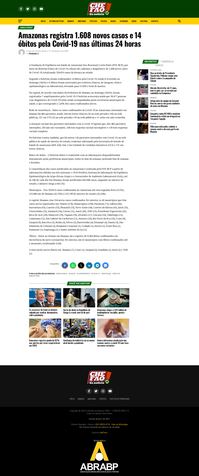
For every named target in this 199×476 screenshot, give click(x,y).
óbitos (117, 274)
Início (43, 21)
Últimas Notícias (56, 21)
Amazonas (82, 21)
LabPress (103, 432)
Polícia (104, 21)
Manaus (71, 21)
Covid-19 (96, 274)
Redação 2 (34, 54)
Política (93, 21)
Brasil (113, 21)
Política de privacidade (119, 398)
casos (72, 274)
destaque (106, 274)
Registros (35, 276)
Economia (124, 21)
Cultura (143, 21)
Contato (154, 21)
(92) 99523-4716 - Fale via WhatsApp (111, 424)
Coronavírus (84, 274)
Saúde (134, 21)
